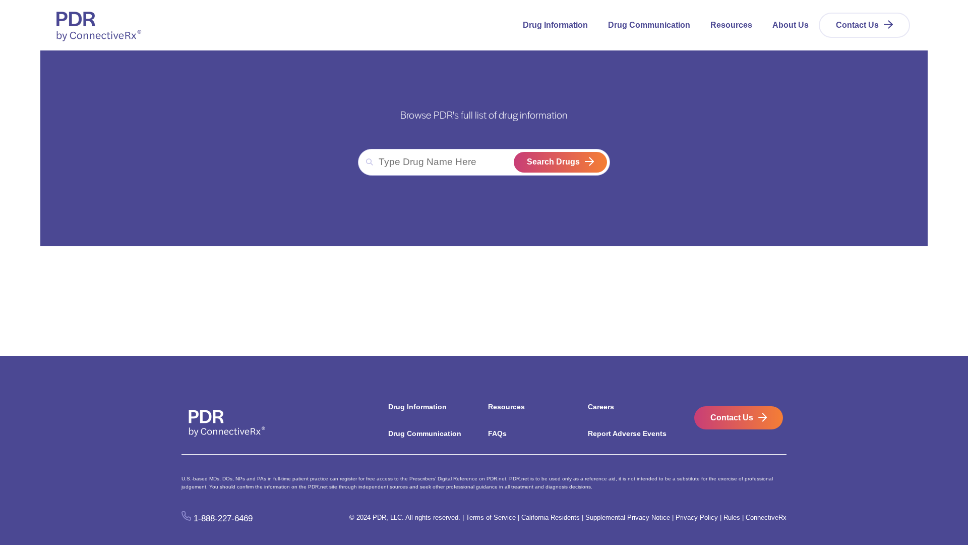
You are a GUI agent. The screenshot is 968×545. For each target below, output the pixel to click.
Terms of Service (491, 517)
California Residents (550, 517)
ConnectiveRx (766, 517)
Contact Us (857, 25)
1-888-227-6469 (223, 518)
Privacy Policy (697, 517)
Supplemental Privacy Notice (627, 517)
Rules (731, 517)
